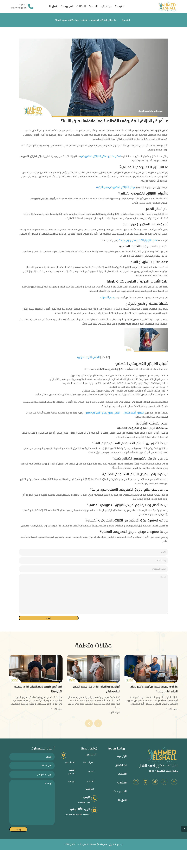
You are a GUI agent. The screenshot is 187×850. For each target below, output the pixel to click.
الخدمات (93, 6)
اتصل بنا (53, 6)
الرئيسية (119, 6)
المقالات (81, 6)
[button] (98, 723)
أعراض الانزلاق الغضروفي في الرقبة (116, 187)
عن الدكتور (106, 6)
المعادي (90, 781)
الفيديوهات (66, 6)
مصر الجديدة (88, 762)
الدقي (91, 771)
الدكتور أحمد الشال (133, 412)
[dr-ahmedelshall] (167, 6)
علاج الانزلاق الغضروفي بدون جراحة (138, 240)
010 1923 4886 (18, 8)
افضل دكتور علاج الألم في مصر (103, 412)
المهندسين (70, 762)
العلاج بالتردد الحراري (88, 357)
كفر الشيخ (90, 789)
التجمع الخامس (71, 771)
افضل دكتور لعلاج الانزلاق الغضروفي (100, 156)
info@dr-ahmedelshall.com (78, 814)
